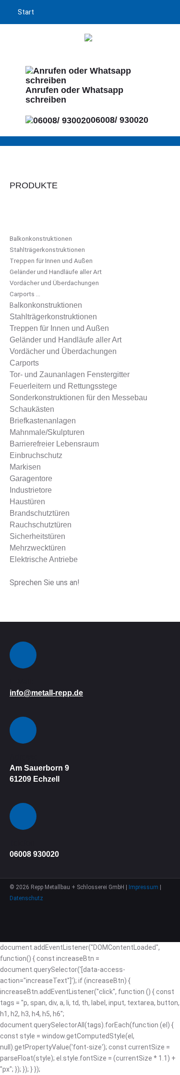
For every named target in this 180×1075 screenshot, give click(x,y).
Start (26, 12)
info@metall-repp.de (46, 693)
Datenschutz (26, 898)
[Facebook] (80, 909)
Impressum (143, 887)
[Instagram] (99, 909)
